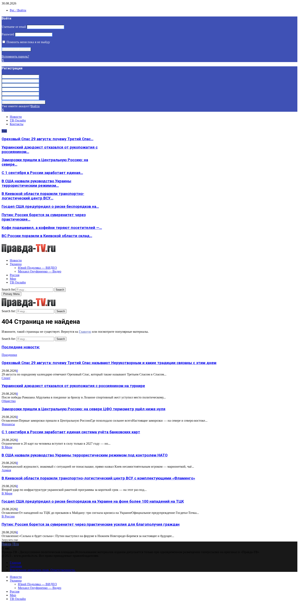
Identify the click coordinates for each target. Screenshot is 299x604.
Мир (13, 278)
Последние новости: (21, 347)
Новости (16, 116)
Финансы (8, 424)
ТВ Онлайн (18, 120)
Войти (35, 106)
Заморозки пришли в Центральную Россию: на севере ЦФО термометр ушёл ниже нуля (83, 409)
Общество (9, 401)
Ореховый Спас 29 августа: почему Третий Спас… (47, 139)
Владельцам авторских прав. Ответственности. (42, 570)
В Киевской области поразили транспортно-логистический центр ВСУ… (43, 195)
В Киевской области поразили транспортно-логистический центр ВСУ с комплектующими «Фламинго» (98, 478)
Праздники (9, 355)
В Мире (7, 447)
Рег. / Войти (18, 10)
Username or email (14, 26)
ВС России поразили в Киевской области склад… (47, 236)
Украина (16, 264)
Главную (85, 331)
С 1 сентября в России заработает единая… (42, 173)
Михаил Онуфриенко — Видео (39, 271)
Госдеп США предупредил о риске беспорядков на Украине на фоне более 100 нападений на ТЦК (93, 501)
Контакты (16, 124)
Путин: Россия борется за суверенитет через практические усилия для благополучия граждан (91, 524)
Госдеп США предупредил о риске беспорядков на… (50, 206)
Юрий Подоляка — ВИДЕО (37, 267)
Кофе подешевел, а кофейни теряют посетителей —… (52, 227)
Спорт (6, 378)
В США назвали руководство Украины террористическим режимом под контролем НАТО (85, 455)
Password (8, 34)
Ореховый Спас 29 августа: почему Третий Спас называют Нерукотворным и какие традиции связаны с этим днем (109, 363)
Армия (6, 470)
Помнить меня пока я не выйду (28, 42)
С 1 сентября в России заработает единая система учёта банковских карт (71, 432)
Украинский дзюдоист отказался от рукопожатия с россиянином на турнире (73, 386)
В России (8, 516)
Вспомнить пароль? (15, 56)
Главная (15, 562)
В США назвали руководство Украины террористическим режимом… (36, 183)
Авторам (16, 566)
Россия (14, 275)
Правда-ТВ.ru (10, 544)
